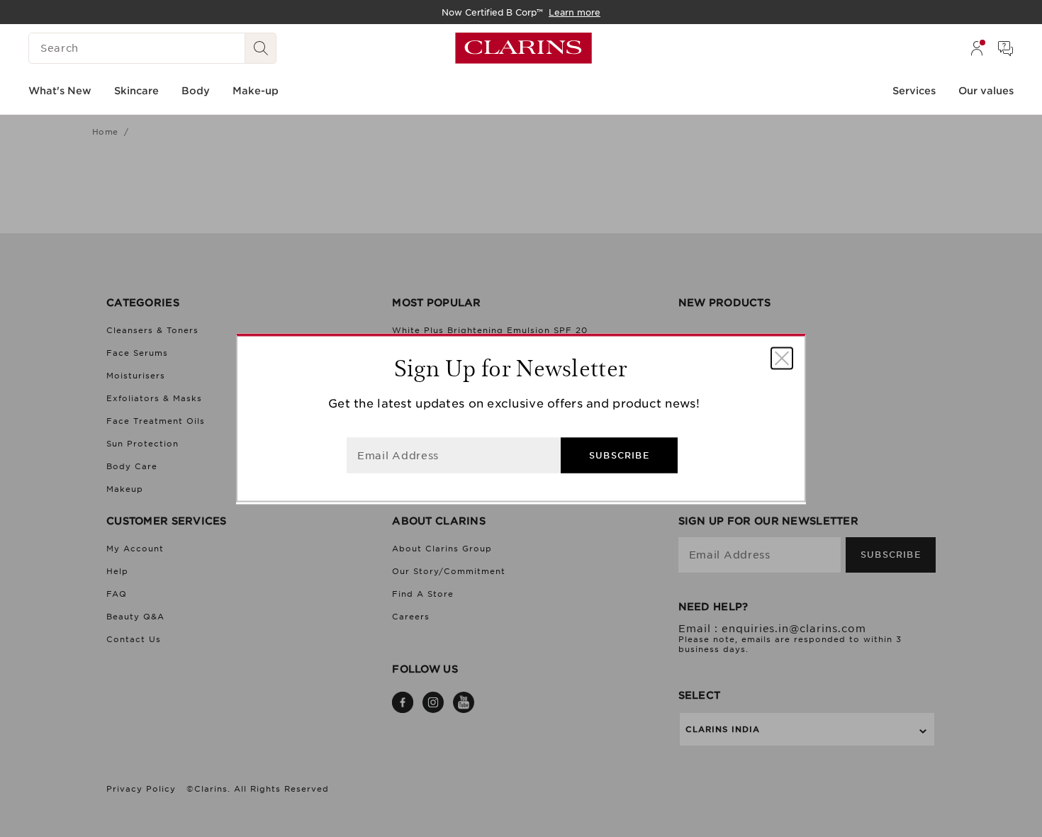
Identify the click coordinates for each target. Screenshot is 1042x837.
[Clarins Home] (523, 48)
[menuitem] (976, 48)
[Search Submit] (260, 48)
